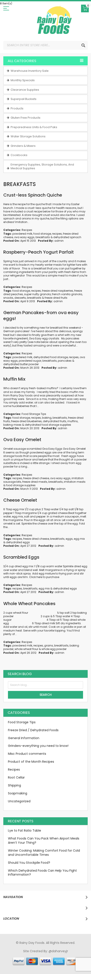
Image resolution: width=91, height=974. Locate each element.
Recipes (27, 230)
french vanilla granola (67, 294)
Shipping (14, 785)
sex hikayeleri (39, 963)
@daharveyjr (58, 951)
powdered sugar (30, 361)
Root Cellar (16, 777)
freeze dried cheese (36, 478)
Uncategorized (19, 801)
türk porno (65, 959)
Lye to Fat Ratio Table (24, 830)
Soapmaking (17, 793)
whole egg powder (54, 649)
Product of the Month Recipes (31, 761)
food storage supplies (21, 485)
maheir (42, 955)
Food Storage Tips (34, 414)
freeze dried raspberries (57, 291)
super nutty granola (37, 294)
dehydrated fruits (54, 421)
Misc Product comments (27, 753)
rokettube (81, 959)
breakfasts (43, 237)
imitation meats (74, 482)
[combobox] (45, 45)
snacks (8, 298)
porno (9, 955)
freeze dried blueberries (26, 421)
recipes (57, 234)
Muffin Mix (14, 379)
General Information (23, 738)
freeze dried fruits (56, 298)
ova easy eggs (24, 237)
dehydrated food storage (50, 357)
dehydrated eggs (18, 542)
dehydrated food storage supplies (48, 425)
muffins (72, 421)
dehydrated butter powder (21, 364)
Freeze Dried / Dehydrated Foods (33, 730)
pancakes (65, 361)
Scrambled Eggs (21, 557)
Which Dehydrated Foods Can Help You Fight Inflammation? (42, 872)
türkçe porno (59, 955)
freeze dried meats (34, 482)
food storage (42, 234)
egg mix (79, 539)
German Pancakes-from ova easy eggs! (41, 315)
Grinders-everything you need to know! (38, 746)
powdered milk (22, 234)
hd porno (77, 955)
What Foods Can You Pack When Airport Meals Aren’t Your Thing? (43, 840)
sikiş (18, 955)
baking (46, 418)
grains (48, 645)
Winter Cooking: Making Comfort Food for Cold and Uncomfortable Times (44, 852)
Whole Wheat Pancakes (29, 603)
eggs (69, 539)
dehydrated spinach (67, 237)
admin (59, 241)
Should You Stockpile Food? (29, 862)
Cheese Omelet (20, 500)
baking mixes (12, 425)
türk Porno (19, 959)
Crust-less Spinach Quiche (32, 195)
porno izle (28, 955)
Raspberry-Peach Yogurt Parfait (38, 252)
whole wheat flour (26, 649)
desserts (20, 298)
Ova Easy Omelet (22, 439)
